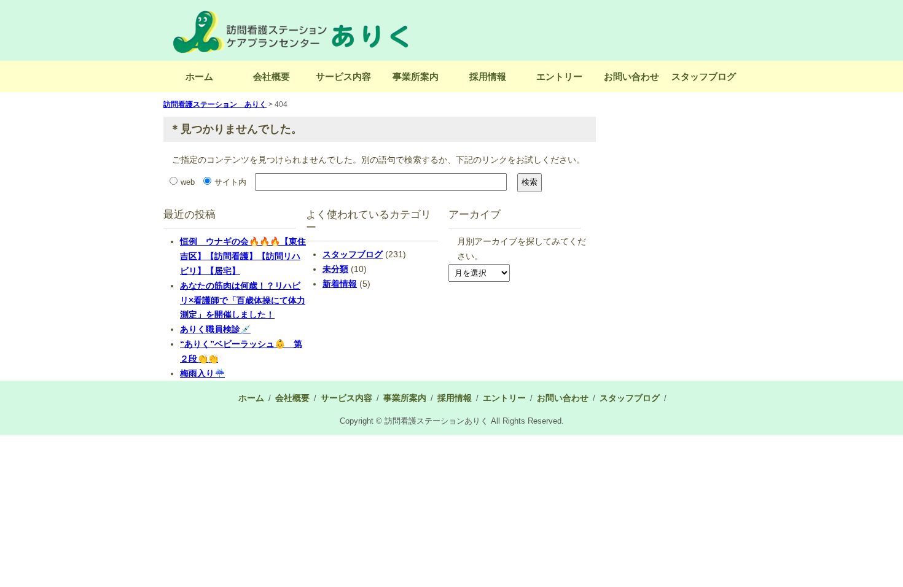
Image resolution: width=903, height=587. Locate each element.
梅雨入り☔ (202, 373)
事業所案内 (416, 76)
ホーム (199, 76)
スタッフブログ (703, 76)
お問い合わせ (631, 76)
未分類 (335, 269)
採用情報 (487, 76)
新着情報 (339, 284)
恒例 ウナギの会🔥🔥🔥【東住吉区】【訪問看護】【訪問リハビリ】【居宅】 (243, 256)
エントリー (559, 76)
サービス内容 (343, 76)
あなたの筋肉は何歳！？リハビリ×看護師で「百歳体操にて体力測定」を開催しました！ (242, 300)
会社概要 (271, 76)
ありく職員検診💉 (215, 329)
